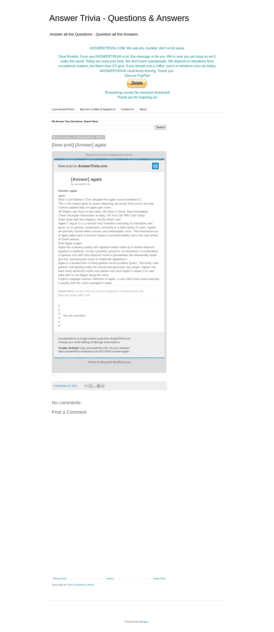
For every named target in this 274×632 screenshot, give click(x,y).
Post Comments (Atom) (81, 584)
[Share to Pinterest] (103, 386)
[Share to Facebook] (99, 386)
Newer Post (59, 578)
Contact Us (127, 109)
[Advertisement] (109, 542)
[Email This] (86, 386)
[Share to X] (94, 386)
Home (109, 578)
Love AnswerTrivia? (63, 109)
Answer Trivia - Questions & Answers (119, 18)
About (143, 109)
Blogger (144, 621)
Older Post (159, 578)
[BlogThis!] (90, 386)
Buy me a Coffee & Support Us (98, 109)
